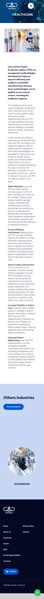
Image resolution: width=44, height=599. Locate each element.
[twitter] (29, 585)
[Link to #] (31, 6)
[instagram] (32, 585)
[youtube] (36, 585)
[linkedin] (40, 585)
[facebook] (25, 585)
